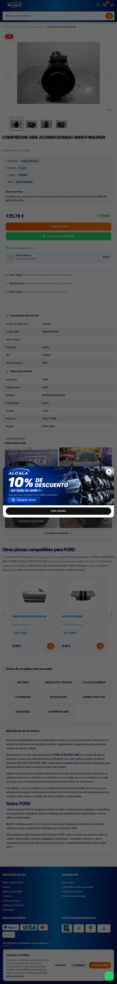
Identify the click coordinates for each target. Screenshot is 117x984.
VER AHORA (58, 511)
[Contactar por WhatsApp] (109, 975)
